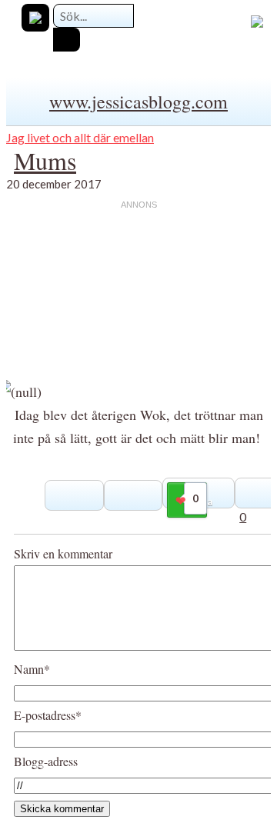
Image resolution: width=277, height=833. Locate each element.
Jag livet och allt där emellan (80, 137)
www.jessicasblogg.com (138, 101)
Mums (45, 160)
